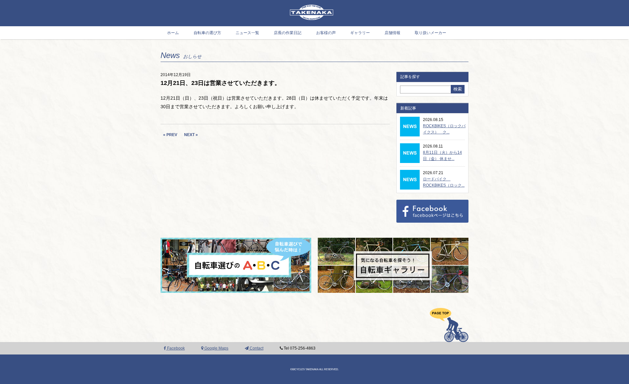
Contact (256, 348)
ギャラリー (360, 32)
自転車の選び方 (207, 32)
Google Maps (215, 348)
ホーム (173, 32)
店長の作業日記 (287, 32)
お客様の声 (326, 32)
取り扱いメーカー (430, 32)
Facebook (175, 348)
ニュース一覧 (247, 32)
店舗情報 (392, 32)
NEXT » (191, 134)
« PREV (170, 134)
